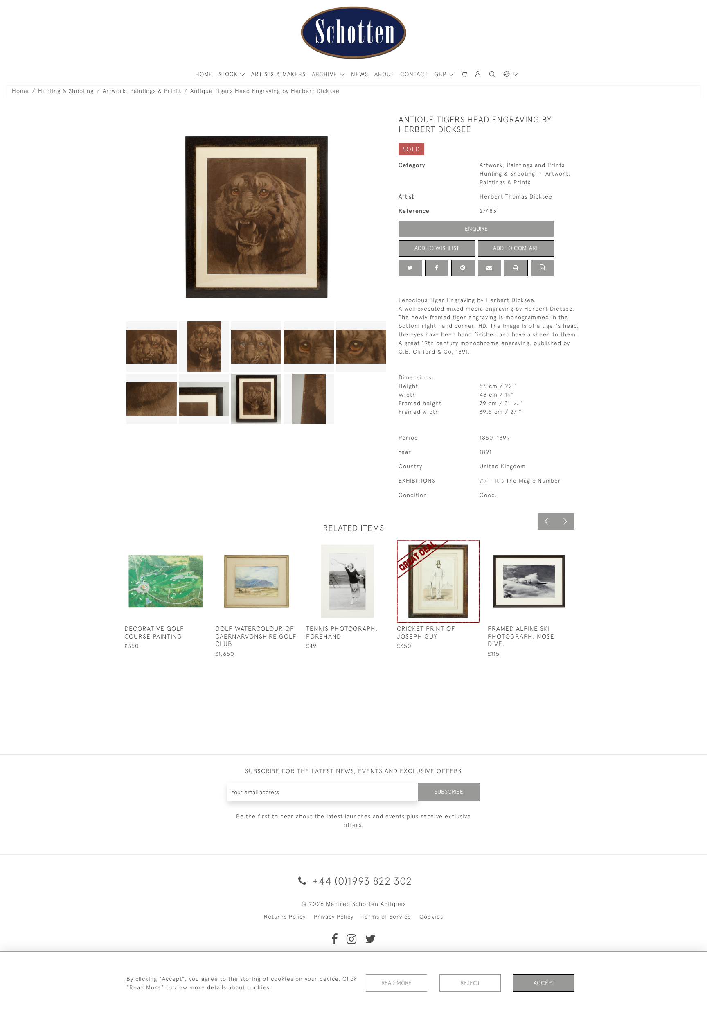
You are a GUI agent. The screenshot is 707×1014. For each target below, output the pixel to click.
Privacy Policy (334, 916)
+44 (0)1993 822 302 (361, 881)
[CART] (464, 74)
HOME (203, 74)
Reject (470, 983)
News (359, 74)
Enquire (476, 229)
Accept (544, 983)
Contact (414, 74)
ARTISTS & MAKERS (278, 74)
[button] (478, 74)
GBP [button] (441, 74)
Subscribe (449, 791)
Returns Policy (285, 916)
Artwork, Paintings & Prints (142, 91)
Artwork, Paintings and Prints (522, 165)
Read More (396, 983)
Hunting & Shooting (66, 91)
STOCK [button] (229, 74)
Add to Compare (516, 248)
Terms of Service (386, 916)
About (384, 74)
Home (20, 91)
